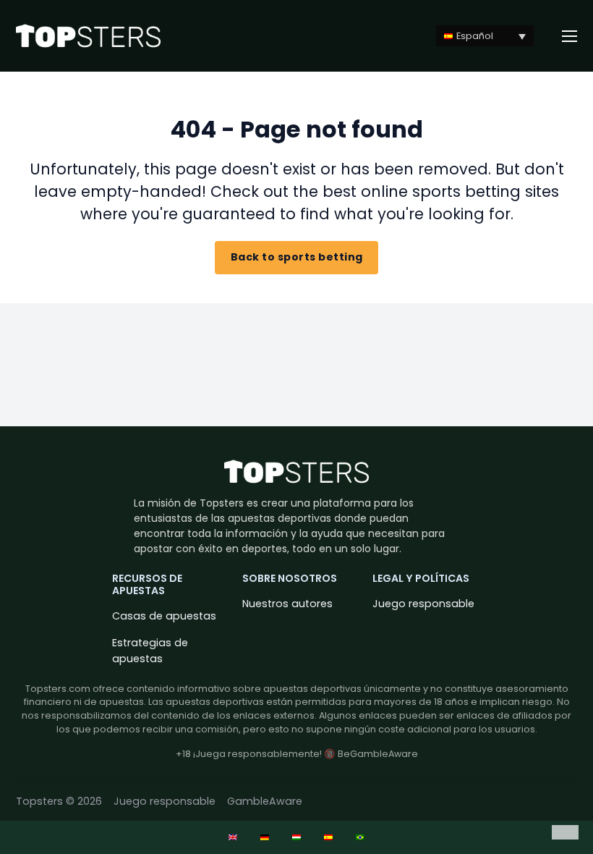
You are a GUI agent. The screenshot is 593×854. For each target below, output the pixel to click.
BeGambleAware (378, 754)
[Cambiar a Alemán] (264, 837)
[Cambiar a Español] (328, 837)
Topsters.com (57, 688)
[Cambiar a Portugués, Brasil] (360, 837)
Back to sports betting (297, 257)
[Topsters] (88, 36)
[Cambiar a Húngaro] (296, 837)
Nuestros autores (287, 603)
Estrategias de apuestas (150, 650)
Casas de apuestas (164, 616)
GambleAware (264, 801)
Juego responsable (423, 603)
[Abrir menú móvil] (570, 36)
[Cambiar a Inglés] (232, 837)
